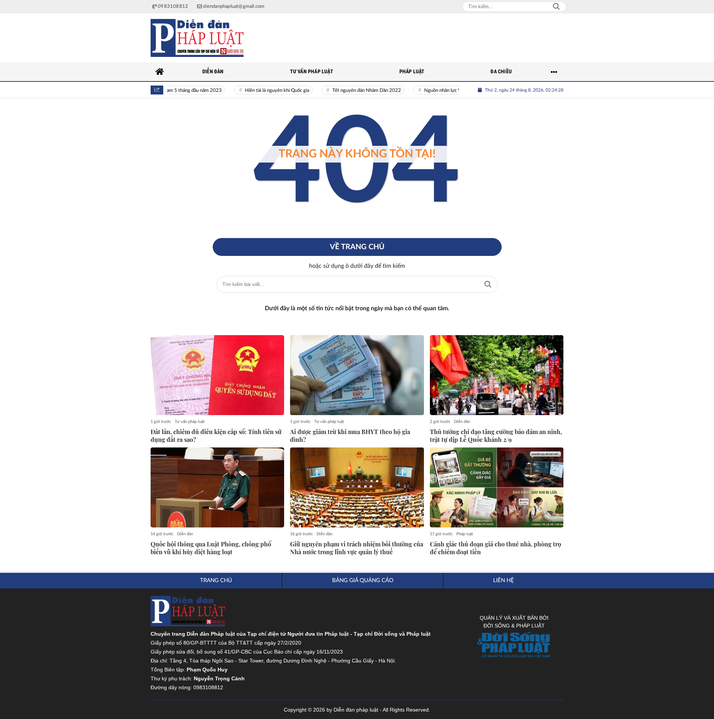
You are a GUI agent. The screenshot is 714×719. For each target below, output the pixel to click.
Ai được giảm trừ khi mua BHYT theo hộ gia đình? (350, 435)
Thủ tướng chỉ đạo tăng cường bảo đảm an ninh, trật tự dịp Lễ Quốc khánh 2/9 (496, 435)
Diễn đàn (462, 422)
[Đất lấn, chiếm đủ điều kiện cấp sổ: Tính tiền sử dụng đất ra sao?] (217, 375)
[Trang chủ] (160, 71)
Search (556, 6)
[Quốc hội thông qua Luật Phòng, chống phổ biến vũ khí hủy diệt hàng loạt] (217, 487)
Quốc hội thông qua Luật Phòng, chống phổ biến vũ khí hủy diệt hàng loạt (211, 548)
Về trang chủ (357, 247)
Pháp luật (464, 534)
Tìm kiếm (488, 284)
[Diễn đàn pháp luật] (197, 37)
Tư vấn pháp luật (190, 422)
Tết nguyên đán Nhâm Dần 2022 (356, 90)
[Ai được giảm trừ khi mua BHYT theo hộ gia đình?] (357, 375)
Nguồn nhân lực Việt (435, 90)
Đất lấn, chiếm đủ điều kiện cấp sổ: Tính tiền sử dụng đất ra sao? (216, 435)
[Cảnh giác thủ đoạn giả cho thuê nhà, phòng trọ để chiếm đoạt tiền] (496, 487)
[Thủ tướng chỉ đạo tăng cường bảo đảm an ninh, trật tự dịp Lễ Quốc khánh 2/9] (496, 375)
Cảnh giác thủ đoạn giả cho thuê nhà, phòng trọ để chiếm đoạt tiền (495, 548)
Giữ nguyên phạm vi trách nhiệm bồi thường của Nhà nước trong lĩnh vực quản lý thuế (356, 548)
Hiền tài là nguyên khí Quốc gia (267, 90)
